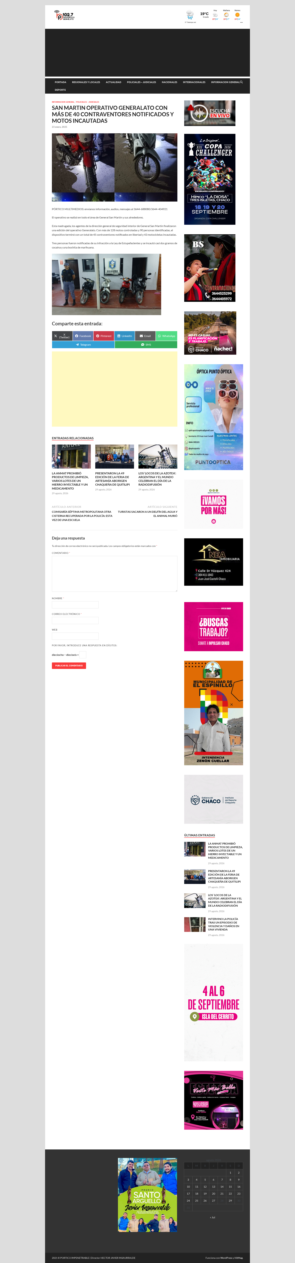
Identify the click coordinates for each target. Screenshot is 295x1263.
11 (196, 1186)
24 (188, 1200)
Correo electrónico (67, 614)
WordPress (226, 1257)
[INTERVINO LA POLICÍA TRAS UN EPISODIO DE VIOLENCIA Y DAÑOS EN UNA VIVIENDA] (195, 919)
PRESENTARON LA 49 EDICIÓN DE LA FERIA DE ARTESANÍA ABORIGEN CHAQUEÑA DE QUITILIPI (112, 478)
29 (230, 1200)
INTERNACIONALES (194, 82)
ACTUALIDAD (113, 82)
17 (188, 1193)
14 (221, 1186)
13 (213, 1186)
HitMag (239, 1257)
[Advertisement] (147, 53)
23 (238, 1193)
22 (230, 1193)
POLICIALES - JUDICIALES (87, 102)
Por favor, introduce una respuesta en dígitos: (84, 645)
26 (205, 1200)
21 (221, 1193)
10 (188, 1186)
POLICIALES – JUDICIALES (141, 82)
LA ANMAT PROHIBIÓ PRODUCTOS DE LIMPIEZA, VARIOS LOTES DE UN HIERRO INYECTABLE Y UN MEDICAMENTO (70, 480)
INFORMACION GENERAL (225, 82)
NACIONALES (169, 82)
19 (205, 1193)
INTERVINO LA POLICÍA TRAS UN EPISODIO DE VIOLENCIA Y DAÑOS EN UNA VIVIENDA (223, 924)
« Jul (212, 1217)
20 (213, 1193)
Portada (60, 82)
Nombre (58, 598)
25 (196, 1200)
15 (230, 1186)
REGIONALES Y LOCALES (86, 82)
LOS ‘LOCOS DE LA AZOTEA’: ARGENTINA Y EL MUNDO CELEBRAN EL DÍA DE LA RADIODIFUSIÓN (157, 478)
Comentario (61, 553)
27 (213, 1200)
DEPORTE (60, 89)
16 (238, 1186)
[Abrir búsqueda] (241, 82)
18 (196, 1193)
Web (54, 629)
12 (205, 1186)
